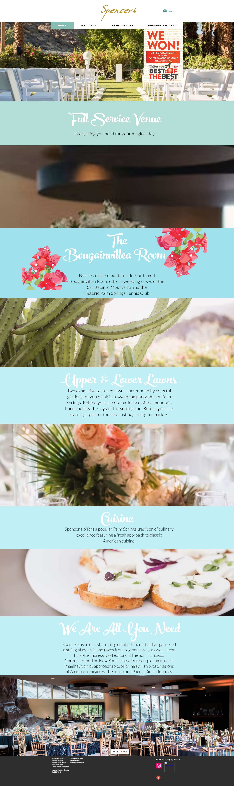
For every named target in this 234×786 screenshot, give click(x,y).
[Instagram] (159, 765)
